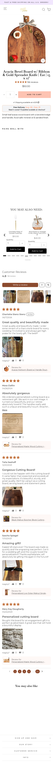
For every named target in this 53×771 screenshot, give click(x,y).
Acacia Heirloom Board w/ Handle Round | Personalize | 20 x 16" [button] (30, 370)
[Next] (48, 235)
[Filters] (42, 285)
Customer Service (26, 751)
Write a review (20, 285)
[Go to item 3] (37, 296)
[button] (44, 9)
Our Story (26, 744)
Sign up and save (26, 738)
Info (26, 757)
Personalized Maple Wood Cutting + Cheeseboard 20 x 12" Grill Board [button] (28, 662)
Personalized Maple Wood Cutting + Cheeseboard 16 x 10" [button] (28, 446)
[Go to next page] (43, 671)
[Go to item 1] (9, 296)
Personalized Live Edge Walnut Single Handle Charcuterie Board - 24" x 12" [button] (29, 593)
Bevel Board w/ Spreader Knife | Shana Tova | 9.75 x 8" (37, 233)
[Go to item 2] (23, 296)
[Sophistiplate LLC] (24, 9)
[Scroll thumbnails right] (48, 297)
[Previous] (4, 235)
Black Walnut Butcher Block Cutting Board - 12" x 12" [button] (28, 520)
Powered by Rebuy (26, 259)
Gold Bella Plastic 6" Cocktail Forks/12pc (16, 232)
